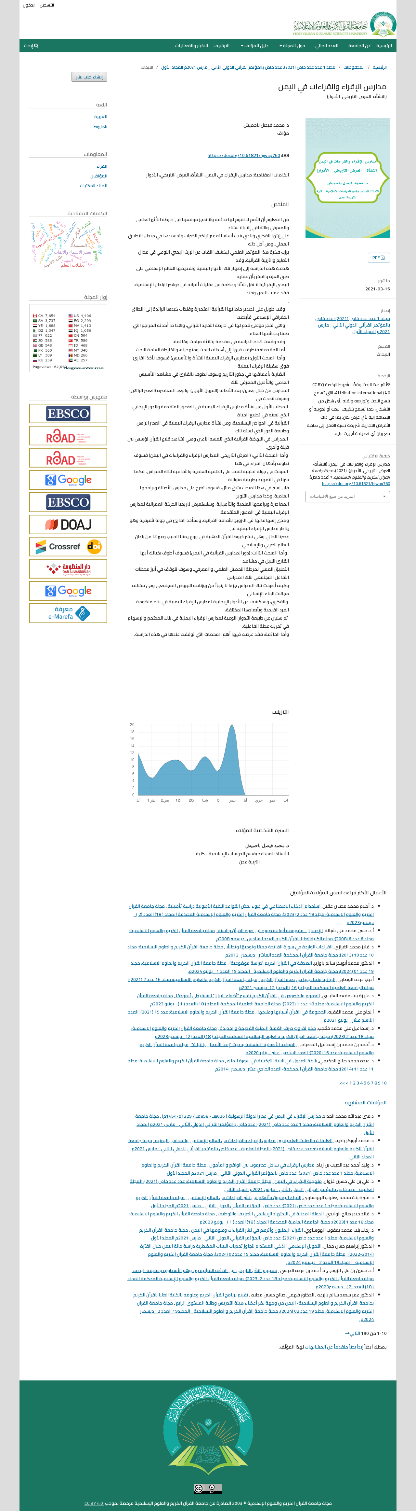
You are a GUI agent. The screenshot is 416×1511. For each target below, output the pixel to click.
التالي (355, 1333)
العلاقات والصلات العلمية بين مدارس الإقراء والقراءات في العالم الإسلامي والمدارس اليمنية (243, 1140)
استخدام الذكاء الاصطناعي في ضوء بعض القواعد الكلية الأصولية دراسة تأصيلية (243, 906)
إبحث (29, 45)
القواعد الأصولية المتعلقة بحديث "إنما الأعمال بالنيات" (242, 1044)
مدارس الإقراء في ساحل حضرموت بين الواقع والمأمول (261, 1165)
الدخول (29, 5)
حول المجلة (293, 45)
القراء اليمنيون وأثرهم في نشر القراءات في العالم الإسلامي (244, 1197)
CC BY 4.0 (94, 1503)
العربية (100, 116)
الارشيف (221, 45)
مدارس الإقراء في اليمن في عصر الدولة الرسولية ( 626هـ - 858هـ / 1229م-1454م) (241, 1116)
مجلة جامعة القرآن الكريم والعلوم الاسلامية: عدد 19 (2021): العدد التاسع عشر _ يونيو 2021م (251, 1016)
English (100, 126)
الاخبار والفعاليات (191, 45)
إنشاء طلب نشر (89, 77)
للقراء (102, 166)
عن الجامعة (359, 45)
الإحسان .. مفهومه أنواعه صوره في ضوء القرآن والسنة (270, 930)
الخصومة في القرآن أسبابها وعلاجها (291, 1012)
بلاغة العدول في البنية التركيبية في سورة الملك (271, 1060)
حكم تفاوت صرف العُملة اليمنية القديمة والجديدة (267, 1028)
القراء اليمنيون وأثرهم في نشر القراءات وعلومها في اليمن (246, 1230)
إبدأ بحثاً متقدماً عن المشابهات (334, 1347)
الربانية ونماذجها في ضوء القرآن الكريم (297, 979)
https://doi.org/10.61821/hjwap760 (244, 155)
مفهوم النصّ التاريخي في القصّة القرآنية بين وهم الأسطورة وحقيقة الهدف (204, 1270)
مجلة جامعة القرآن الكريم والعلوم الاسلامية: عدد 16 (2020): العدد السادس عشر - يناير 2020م (256, 1048)
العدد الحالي (326, 45)
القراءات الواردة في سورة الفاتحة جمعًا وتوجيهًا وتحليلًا (278, 947)
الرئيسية (384, 45)
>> (342, 1083)
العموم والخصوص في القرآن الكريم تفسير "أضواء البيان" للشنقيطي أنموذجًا (247, 995)
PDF (376, 257)
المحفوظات (354, 67)
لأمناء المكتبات (93, 185)
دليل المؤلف (255, 45)
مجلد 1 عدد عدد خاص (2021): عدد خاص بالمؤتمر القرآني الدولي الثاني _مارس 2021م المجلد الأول (248, 67)
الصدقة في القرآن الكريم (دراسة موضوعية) (270, 963)
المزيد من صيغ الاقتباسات (332, 496)
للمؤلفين (98, 176)
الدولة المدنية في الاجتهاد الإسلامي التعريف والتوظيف (270, 1214)
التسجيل (47, 5)
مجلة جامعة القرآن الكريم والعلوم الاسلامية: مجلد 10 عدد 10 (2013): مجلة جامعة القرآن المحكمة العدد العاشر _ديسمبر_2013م (250, 951)
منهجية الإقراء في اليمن (297, 1181)
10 (384, 1083)
